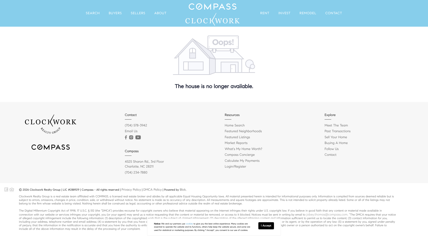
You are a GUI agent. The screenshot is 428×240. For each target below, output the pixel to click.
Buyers (115, 13)
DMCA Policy (152, 190)
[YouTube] (138, 138)
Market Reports (236, 143)
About (160, 13)
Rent (264, 13)
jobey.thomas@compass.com (327, 214)
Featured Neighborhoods (243, 131)
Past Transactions (338, 131)
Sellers (138, 13)
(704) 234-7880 (136, 173)
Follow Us (332, 149)
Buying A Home (336, 143)
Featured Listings (237, 137)
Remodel (308, 13)
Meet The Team (336, 126)
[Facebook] (126, 138)
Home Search (235, 126)
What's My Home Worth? (243, 149)
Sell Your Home (336, 137)
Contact (333, 13)
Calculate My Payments (242, 161)
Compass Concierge (240, 155)
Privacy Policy (131, 190)
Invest (284, 13)
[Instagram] (131, 138)
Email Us (131, 131)
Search (93, 13)
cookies (189, 223)
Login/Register (235, 167)
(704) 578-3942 (136, 126)
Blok (183, 190)
